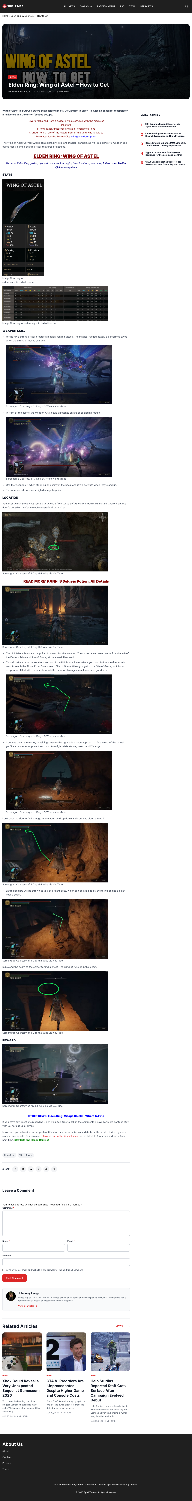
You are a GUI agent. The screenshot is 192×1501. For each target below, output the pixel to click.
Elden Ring (9, 1155)
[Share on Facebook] (15, 1169)
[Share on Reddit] (46, 1169)
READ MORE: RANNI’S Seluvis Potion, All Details (66, 581)
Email (71, 1241)
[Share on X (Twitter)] (23, 1169)
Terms (5, 1469)
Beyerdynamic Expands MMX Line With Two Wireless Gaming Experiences (166, 144)
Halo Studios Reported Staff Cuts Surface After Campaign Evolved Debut (108, 1390)
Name (6, 1241)
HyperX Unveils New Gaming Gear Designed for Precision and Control (164, 153)
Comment (8, 1207)
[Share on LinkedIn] (31, 1169)
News (5, 1375)
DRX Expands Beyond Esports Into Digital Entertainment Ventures (162, 125)
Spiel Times (90, 1492)
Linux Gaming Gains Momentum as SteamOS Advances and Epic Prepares (164, 134)
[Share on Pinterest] (39, 1169)
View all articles (26, 1306)
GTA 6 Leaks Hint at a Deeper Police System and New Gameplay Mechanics (165, 163)
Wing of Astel (25, 1155)
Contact (7, 1457)
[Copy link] (54, 1169)
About (5, 1451)
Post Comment (14, 1278)
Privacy (6, 1463)
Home (5, 16)
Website (6, 1255)
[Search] (187, 6)
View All (121, 1326)
